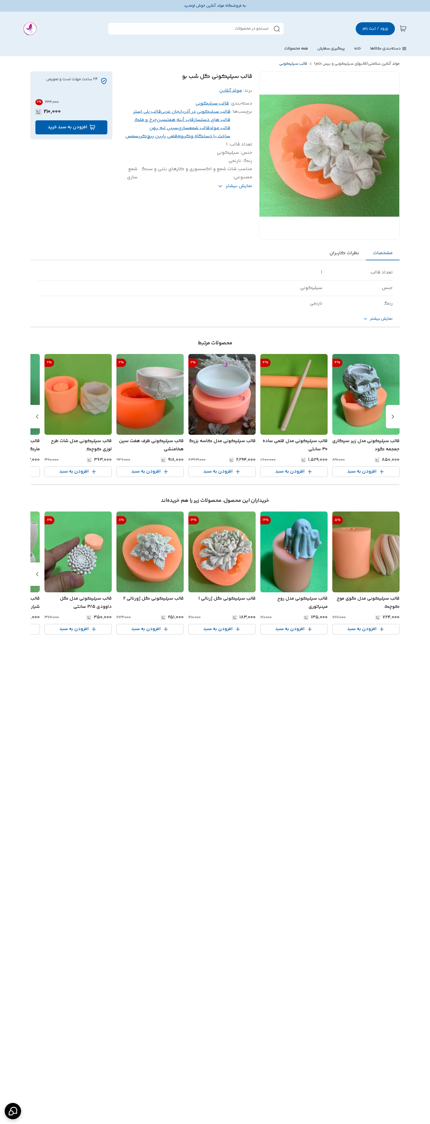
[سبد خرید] (403, 28)
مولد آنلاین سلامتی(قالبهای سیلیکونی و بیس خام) (357, 64)
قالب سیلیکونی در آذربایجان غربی (195, 111)
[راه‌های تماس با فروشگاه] (13, 1111)
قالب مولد (219, 128)
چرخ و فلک (145, 120)
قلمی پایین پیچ (162, 136)
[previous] (393, 416)
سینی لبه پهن (163, 128)
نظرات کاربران (344, 253)
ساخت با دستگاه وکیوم (203, 136)
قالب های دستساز (212, 120)
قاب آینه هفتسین (175, 120)
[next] (37, 416)
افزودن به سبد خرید (67, 127)
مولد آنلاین (230, 90)
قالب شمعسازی (193, 128)
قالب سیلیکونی (293, 64)
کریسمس (136, 136)
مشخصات (383, 253)
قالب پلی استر (147, 111)
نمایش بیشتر (381, 319)
